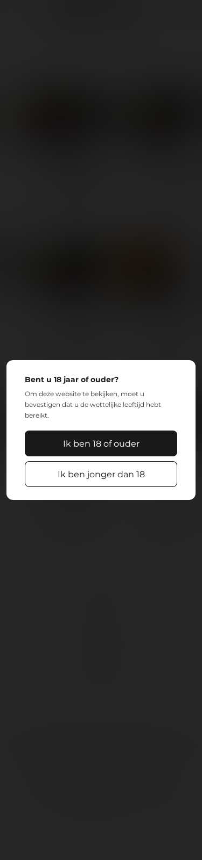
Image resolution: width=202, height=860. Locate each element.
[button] (101, 443)
